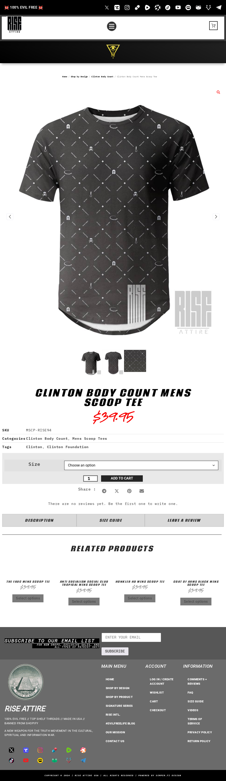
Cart (154, 701)
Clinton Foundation (68, 447)
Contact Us (115, 741)
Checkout (158, 710)
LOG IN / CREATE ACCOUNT (161, 681)
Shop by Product (119, 697)
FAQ (190, 692)
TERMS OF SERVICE (195, 721)
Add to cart (122, 478)
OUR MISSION (115, 732)
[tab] (39, 520)
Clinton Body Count (102, 76)
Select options (28, 598)
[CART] (213, 25)
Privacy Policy (200, 732)
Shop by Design (79, 76)
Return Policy (199, 741)
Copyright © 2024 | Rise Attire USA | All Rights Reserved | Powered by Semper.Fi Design (113, 775)
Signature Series (119, 705)
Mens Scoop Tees (89, 438)
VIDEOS (193, 710)
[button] (112, 26)
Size (34, 464)
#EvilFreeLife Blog (120, 723)
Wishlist (157, 692)
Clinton (34, 447)
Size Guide (195, 701)
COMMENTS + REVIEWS (197, 681)
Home (64, 76)
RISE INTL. (113, 714)
